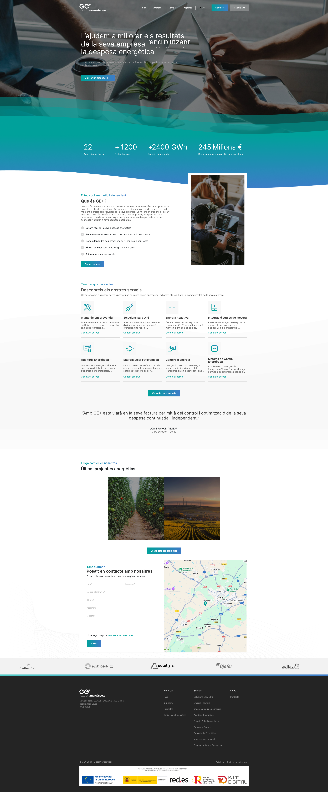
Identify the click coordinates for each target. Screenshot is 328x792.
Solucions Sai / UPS (203, 697)
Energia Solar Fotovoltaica (206, 721)
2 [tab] (86, 91)
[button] (205, 603)
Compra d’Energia (202, 727)
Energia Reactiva (202, 703)
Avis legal (220, 762)
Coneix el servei (90, 332)
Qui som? (168, 703)
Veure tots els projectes (164, 550)
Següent (319, 64)
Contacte (219, 7)
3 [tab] (90, 91)
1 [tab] (82, 91)
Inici (144, 7)
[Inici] (91, 7)
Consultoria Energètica (205, 733)
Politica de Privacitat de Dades (120, 635)
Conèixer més (92, 264)
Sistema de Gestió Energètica (208, 745)
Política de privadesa (237, 762)
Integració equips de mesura (207, 709)
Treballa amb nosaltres (175, 715)
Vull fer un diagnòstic (96, 78)
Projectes (187, 7)
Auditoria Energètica (204, 715)
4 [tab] (94, 91)
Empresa (157, 7)
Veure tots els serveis (164, 393)
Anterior (4, 64)
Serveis (172, 7)
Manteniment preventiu (205, 739)
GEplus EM (239, 7)
